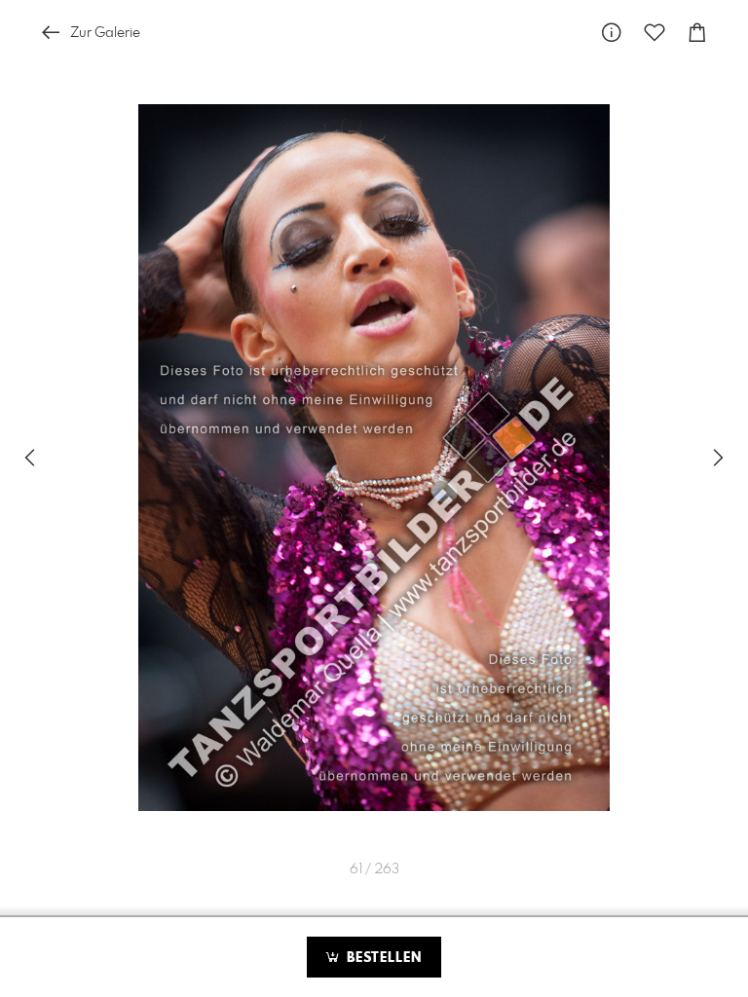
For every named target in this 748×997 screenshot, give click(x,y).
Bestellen (382, 958)
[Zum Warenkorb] (697, 32)
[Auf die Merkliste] (654, 32)
